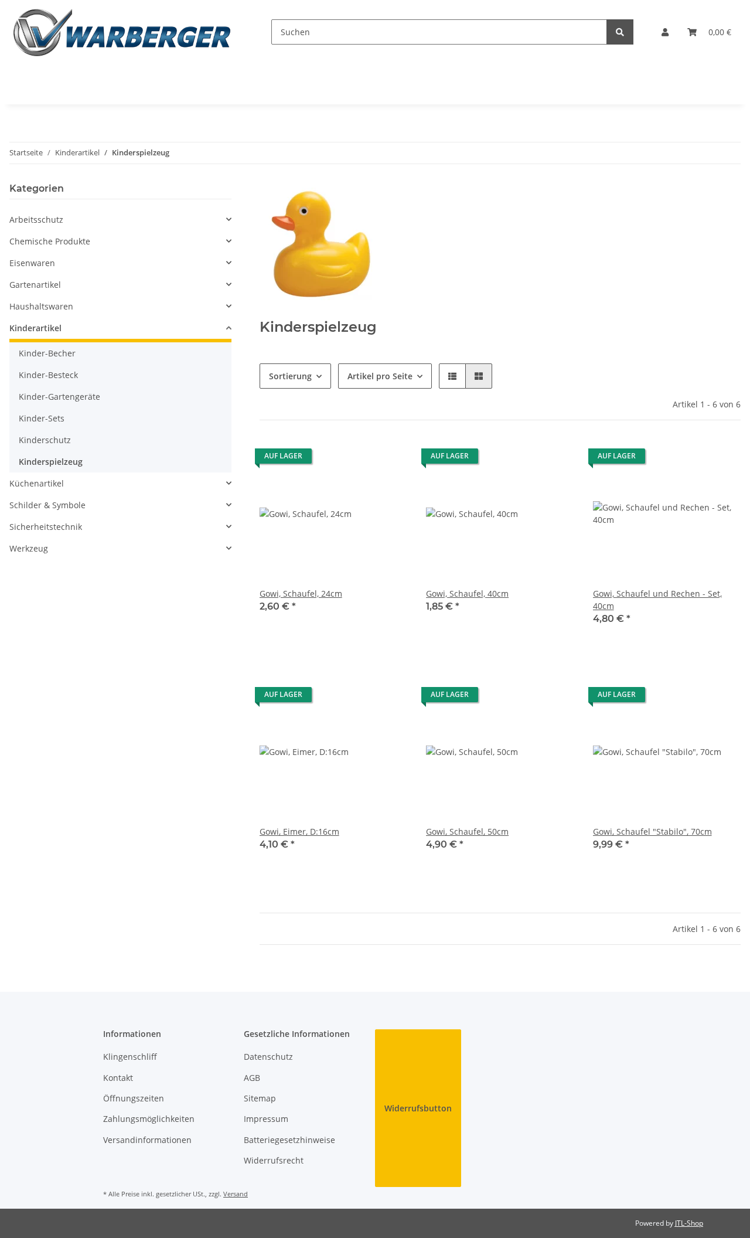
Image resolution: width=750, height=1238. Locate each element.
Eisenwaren (32, 262)
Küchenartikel (36, 483)
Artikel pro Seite (379, 376)
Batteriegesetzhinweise (289, 1139)
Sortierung (290, 376)
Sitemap (260, 1098)
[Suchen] (619, 32)
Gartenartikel (35, 284)
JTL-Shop (689, 1223)
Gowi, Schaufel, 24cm (301, 593)
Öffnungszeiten (133, 1098)
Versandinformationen (147, 1139)
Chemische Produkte (49, 241)
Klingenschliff (130, 1056)
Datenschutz (268, 1056)
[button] (665, 32)
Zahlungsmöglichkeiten (149, 1118)
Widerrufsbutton (418, 1108)
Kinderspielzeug (51, 461)
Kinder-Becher (47, 353)
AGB (252, 1077)
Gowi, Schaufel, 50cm (467, 831)
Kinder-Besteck (48, 374)
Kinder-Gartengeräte (59, 396)
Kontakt (118, 1077)
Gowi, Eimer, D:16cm (299, 831)
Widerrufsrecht (274, 1160)
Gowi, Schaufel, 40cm (467, 593)
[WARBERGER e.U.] (121, 32)
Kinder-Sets (41, 418)
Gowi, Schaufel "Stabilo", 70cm (652, 831)
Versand (235, 1193)
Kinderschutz (45, 439)
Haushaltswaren (41, 306)
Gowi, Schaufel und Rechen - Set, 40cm (657, 599)
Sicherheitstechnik (45, 526)
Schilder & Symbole (47, 505)
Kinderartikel (35, 328)
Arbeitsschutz (36, 219)
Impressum (266, 1118)
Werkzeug (28, 548)
